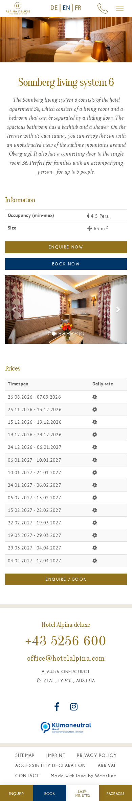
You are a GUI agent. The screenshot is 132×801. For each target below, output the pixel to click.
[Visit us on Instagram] (73, 708)
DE (54, 8)
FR (78, 8)
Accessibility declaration (50, 765)
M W (84, 775)
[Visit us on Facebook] (57, 708)
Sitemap (25, 755)
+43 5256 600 (66, 642)
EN (66, 8)
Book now (66, 264)
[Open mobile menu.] (120, 8)
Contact (27, 775)
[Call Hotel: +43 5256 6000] (102, 8)
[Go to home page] (18, 8)
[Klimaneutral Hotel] (66, 727)
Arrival (107, 765)
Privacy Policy (97, 755)
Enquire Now (66, 247)
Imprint (55, 755)
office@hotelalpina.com (66, 658)
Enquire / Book (66, 579)
